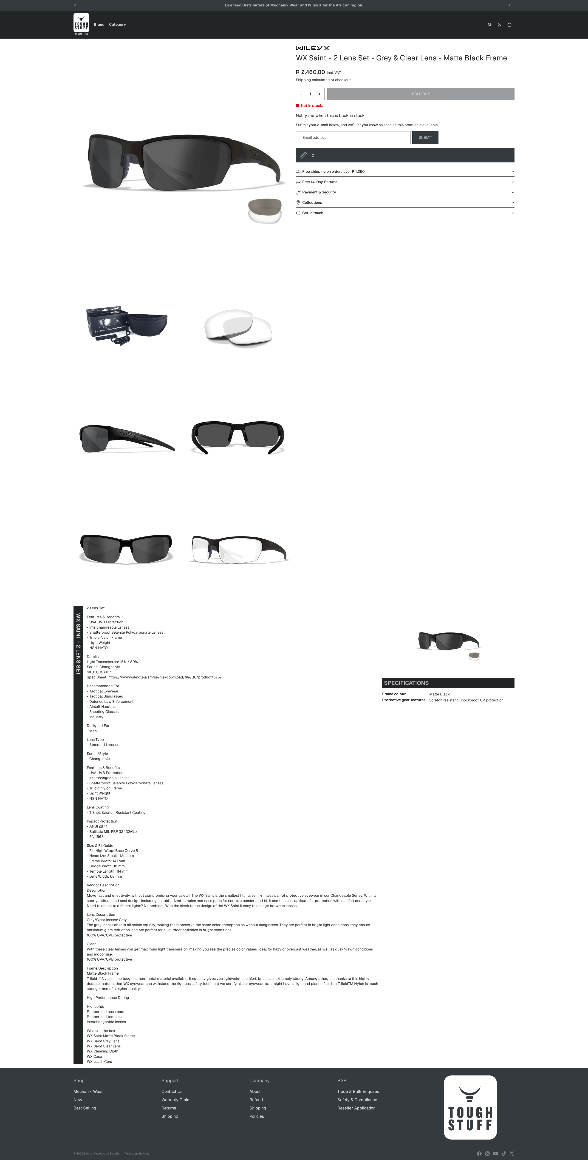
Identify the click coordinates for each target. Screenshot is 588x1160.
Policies (256, 1116)
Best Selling (85, 1108)
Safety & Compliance (357, 1099)
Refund (256, 1099)
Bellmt (88, 1153)
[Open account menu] (499, 25)
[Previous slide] (75, 5)
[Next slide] (509, 5)
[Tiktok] (503, 1153)
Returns (168, 1108)
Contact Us (171, 1091)
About (255, 1091)
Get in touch (312, 212)
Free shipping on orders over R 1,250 (333, 171)
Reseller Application (356, 1108)
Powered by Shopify (106, 1153)
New (78, 1099)
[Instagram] (487, 1153)
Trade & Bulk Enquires (358, 1091)
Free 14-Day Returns (319, 181)
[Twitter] (511, 1153)
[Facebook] (479, 1153)
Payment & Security (319, 192)
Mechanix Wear (88, 1091)
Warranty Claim (176, 1099)
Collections (312, 202)
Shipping (169, 1116)
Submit (425, 137)
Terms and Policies (137, 1153)
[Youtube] (495, 1153)
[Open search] (490, 25)
